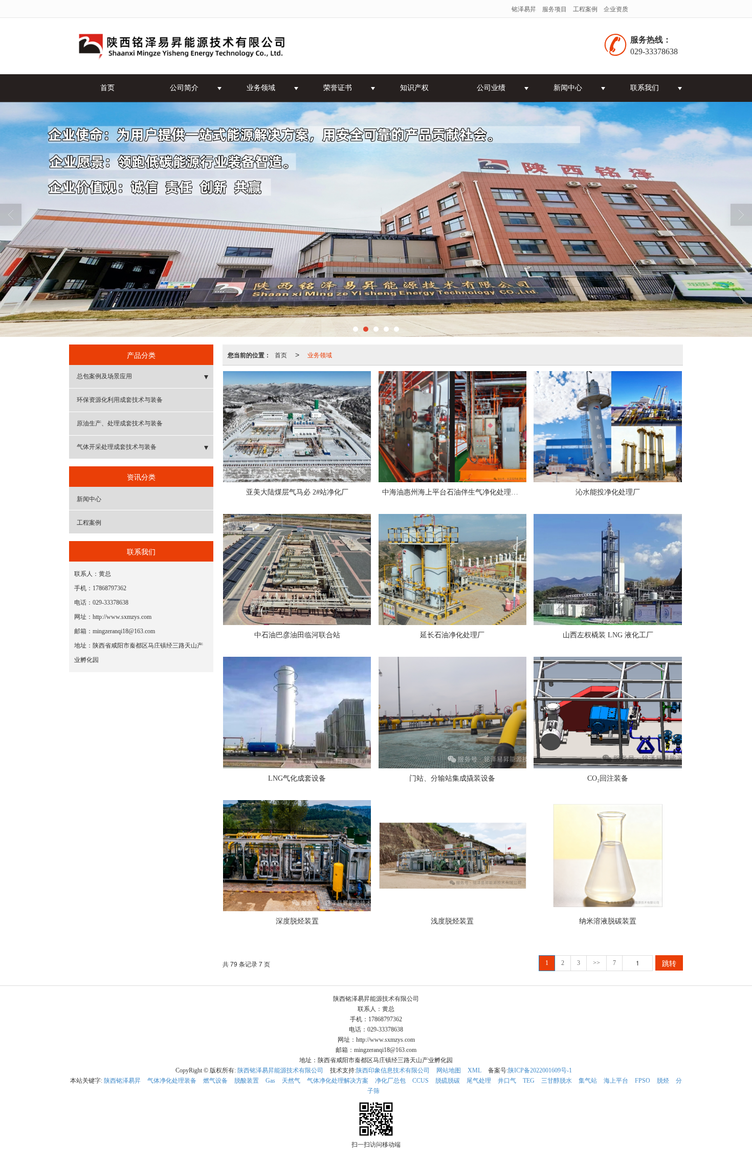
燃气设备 (215, 1080)
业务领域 (261, 88)
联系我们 (644, 88)
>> (596, 962)
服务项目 (554, 8)
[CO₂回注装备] (607, 712)
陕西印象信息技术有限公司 (393, 1070)
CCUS (420, 1080)
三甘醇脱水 (556, 1080)
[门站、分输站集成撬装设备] (452, 712)
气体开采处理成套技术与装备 (117, 446)
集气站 (588, 1080)
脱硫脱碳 (447, 1080)
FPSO (642, 1080)
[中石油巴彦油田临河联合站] (297, 569)
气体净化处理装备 (171, 1080)
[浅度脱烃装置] (452, 855)
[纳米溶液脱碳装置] (607, 855)
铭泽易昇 (524, 8)
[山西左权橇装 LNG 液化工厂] (607, 569)
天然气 (291, 1080)
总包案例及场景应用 (104, 376)
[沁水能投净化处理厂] (607, 426)
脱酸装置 (246, 1080)
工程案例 (585, 8)
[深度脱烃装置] (297, 855)
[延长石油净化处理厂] (452, 569)
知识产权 (414, 88)
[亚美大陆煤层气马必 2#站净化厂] (297, 426)
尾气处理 (479, 1080)
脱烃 (663, 1080)
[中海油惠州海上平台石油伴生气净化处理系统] (452, 426)
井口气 (507, 1080)
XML (474, 1070)
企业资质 (616, 8)
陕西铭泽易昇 (122, 1080)
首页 (107, 88)
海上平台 (616, 1080)
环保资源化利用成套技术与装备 (120, 399)
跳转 (669, 963)
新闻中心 (568, 88)
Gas (270, 1080)
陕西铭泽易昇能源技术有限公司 (280, 1070)
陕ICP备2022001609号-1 (540, 1070)
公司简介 (184, 88)
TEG (529, 1080)
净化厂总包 (390, 1080)
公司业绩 (491, 88)
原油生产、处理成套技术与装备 (120, 423)
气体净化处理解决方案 (337, 1080)
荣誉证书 (337, 88)
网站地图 (448, 1070)
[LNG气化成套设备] (297, 712)
